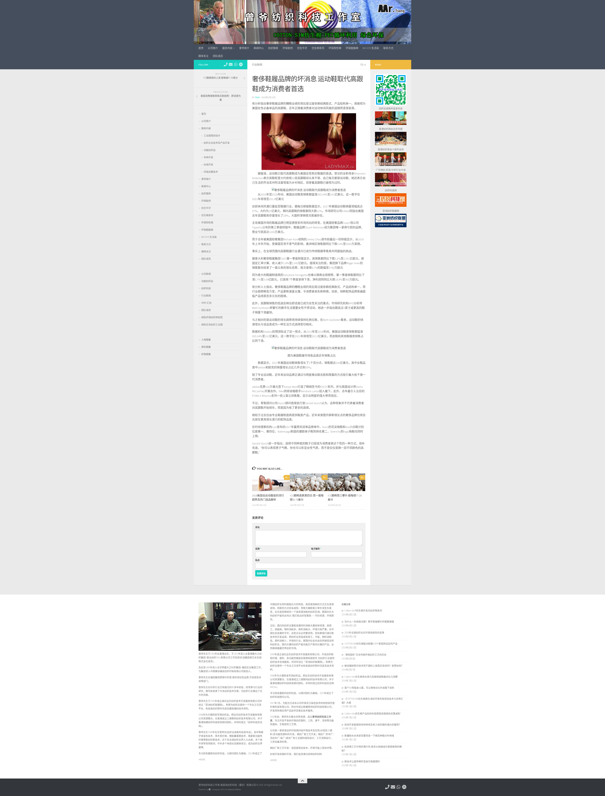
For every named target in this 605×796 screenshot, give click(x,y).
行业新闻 (257, 64)
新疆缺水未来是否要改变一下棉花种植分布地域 (369, 735)
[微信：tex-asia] (236, 64)
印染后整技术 (211, 171)
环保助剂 (288, 48)
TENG (257, 97)
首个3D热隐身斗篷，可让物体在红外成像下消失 (369, 687)
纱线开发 (208, 164)
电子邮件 (316, 548)
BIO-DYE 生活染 (371, 48)
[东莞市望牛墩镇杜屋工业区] (241, 64)
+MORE (202, 759)
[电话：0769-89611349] (226, 64)
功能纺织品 (210, 150)
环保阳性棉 (335, 48)
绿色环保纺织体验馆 (212, 317)
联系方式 (388, 48)
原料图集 (206, 346)
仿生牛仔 (302, 48)
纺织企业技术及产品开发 (217, 142)
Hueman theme (234, 789)
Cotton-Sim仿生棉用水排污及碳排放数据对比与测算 (371, 676)
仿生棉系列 (318, 48)
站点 (257, 560)
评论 (257, 527)
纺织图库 (273, 48)
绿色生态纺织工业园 (212, 324)
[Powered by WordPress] (210, 789)
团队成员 (218, 55)
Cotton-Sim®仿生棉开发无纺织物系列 (363, 610)
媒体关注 (203, 55)
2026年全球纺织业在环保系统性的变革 (364, 632)
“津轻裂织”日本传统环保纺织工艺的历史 (365, 654)
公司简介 (213, 48)
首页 (200, 48)
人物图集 (206, 339)
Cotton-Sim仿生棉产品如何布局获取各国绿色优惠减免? (372, 713)
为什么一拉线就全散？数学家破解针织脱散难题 (369, 621)
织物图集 (206, 354)
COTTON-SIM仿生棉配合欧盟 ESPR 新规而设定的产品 (371, 643)
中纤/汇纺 (206, 302)
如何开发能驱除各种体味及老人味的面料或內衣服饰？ (372, 724)
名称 (258, 548)
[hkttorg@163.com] (231, 64)
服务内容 (227, 48)
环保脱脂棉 (352, 48)
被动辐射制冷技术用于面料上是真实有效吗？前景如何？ (373, 665)
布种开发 (208, 157)
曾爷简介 (244, 48)
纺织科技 (206, 288)
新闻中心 (259, 48)
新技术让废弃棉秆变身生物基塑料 (362, 761)
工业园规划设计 (212, 135)
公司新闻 (206, 273)
